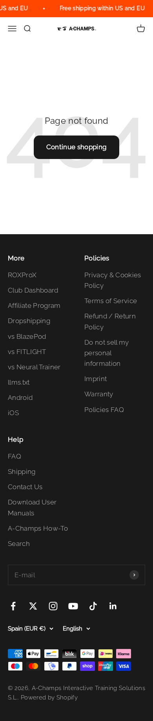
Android (20, 397)
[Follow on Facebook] (13, 606)
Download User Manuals (32, 507)
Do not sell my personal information (106, 352)
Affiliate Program (34, 305)
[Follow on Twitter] (33, 606)
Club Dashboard (33, 290)
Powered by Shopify (49, 697)
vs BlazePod (27, 336)
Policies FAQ (104, 410)
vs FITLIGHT (27, 352)
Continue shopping (76, 147)
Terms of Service (110, 301)
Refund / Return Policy (110, 321)
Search (19, 544)
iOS (13, 413)
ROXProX (22, 275)
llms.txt (19, 382)
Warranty (98, 394)
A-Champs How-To (38, 528)
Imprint (95, 379)
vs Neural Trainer (34, 367)
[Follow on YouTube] (73, 606)
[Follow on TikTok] (93, 606)
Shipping (22, 471)
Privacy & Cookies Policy (112, 280)
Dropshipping (29, 321)
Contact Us (25, 487)
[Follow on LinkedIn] (113, 606)
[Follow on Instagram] (53, 606)
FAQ (14, 456)
